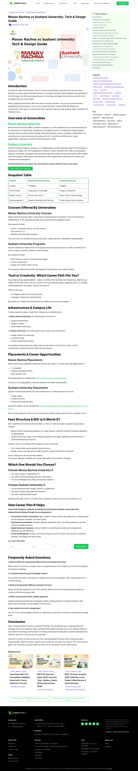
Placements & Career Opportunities (105, 44)
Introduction (96, 17)
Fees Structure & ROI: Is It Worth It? (105, 52)
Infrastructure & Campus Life (103, 41)
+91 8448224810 (17, 727)
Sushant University (20, 144)
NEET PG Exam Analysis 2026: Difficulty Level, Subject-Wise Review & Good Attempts (75, 678)
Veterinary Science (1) (114, 127)
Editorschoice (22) (107, 117)
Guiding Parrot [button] (49, 3)
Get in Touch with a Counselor (21, 168)
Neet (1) (119, 120)
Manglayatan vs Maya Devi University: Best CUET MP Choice (69, 699)
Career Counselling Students (102, 81)
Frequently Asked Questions (102, 65)
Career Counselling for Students (46, 743)
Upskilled (122, 105)
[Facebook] (82, 723)
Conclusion (96, 68)
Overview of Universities (101, 20)
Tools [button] (74, 3)
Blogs (107, 743)
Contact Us (12, 746)
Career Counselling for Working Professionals (51, 746)
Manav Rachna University (24, 123)
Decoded (103, 90)
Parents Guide (98, 102)
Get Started (122, 3)
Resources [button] (85, 3)
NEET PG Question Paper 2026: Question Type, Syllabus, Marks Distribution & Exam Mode (47, 680)
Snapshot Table (98, 28)
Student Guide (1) (113, 124)
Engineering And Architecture (102, 93)
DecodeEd (38, 758)
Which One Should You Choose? (104, 54)
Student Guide (110, 102)
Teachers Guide (98, 105)
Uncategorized (111, 105)
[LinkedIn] (93, 723)
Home (37, 3)
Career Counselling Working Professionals (107, 84)
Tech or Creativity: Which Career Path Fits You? (109, 38)
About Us (11, 743)
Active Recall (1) (98, 115)
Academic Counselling (100, 78)
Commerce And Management (114, 87)
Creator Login (13, 749)
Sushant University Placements (104, 49)
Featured (118, 93)
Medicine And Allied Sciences (112, 99)
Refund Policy (13, 758)
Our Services (63, 3)
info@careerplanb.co (18, 723)
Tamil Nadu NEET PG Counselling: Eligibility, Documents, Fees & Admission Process (20, 678)
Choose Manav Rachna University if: (106, 57)
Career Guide (97, 87)
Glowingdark (109, 768)
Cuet (95, 90)
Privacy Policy (13, 761)
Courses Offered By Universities (104, 30)
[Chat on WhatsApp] (97, 723)
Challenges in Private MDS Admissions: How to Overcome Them (29, 699)
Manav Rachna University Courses (105, 33)
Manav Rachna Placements (103, 46)
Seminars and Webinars (102, 3)
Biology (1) (108, 115)
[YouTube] (86, 723)
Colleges (108, 746)
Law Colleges (104, 96)
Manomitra (96, 99)
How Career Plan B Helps (101, 62)
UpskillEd (38, 755)
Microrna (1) (111, 120)
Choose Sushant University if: (103, 60)
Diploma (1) (96, 117)
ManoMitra (38, 752)
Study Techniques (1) (99, 127)
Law (95, 96)
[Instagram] (90, 723)
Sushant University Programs (103, 36)
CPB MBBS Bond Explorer (90, 749)
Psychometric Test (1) (99, 124)
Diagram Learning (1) (119, 115)
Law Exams (115, 96)
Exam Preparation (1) (99, 120)
